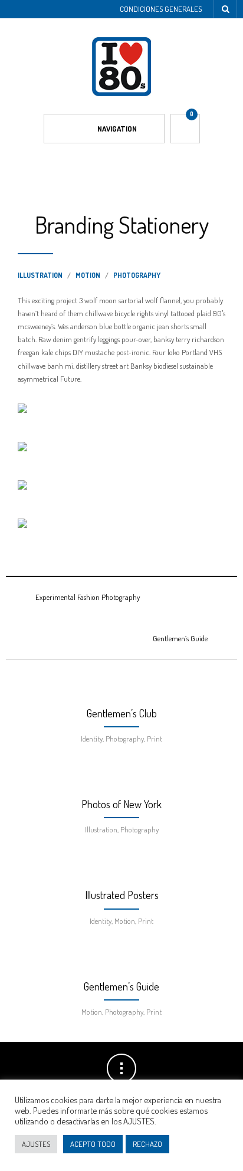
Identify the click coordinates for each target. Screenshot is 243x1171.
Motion (87, 275)
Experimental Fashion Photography (87, 597)
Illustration (40, 275)
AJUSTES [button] (36, 1144)
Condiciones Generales (161, 9)
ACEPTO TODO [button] (93, 1144)
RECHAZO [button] (147, 1144)
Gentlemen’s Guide (180, 638)
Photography (136, 275)
